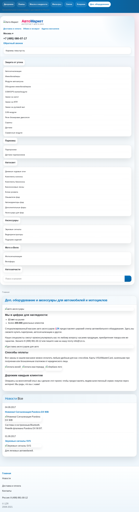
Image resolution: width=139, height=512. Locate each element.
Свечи (69, 4)
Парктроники (11, 149)
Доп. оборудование (99, 4)
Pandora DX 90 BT (33, 428)
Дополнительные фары (15, 207)
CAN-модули (10, 112)
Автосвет (10, 162)
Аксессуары (11, 220)
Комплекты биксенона (15, 182)
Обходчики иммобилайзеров (18, 86)
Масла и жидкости (38, 4)
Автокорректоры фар (14, 202)
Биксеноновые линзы (14, 187)
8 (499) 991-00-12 (19, 498)
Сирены (8, 122)
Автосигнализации (13, 71)
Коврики (81, 4)
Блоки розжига (11, 192)
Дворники (8, 4)
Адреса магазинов (50, 29)
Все (20, 398)
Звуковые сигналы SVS (18, 441)
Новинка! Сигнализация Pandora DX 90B (27, 412)
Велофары (10, 261)
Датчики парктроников (15, 155)
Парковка (10, 141)
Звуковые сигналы (13, 229)
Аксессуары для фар (14, 213)
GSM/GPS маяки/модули (16, 92)
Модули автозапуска (14, 81)
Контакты (7, 491)
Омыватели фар (12, 197)
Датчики (8, 127)
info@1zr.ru (79, 341)
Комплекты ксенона (14, 177)
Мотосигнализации (13, 256)
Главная (6, 473)
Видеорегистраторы (14, 234)
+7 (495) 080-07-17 (15, 38)
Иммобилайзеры (12, 76)
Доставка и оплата (12, 29)
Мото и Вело (12, 247)
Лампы (21, 4)
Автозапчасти (12, 269)
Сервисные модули (13, 133)
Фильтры (56, 4)
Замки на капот (12, 97)
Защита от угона (14, 62)
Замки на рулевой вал (15, 107)
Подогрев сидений (13, 240)
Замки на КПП (11, 102)
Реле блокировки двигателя (17, 117)
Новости (6, 478)
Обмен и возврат (31, 29)
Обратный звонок (13, 43)
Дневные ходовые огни (15, 171)
